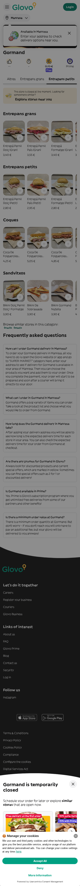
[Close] (73, 784)
